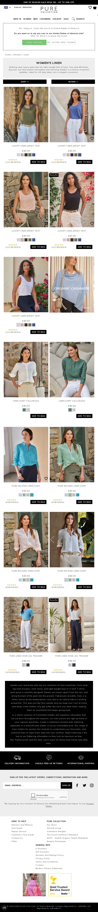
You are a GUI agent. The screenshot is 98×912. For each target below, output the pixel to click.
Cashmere (45, 19)
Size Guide (17, 828)
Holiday (57, 19)
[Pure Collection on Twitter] (84, 785)
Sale (66, 19)
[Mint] (24, 494)
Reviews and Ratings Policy (50, 855)
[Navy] (27, 664)
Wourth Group (54, 828)
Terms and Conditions (47, 862)
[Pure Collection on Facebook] (77, 785)
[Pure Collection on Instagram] (92, 785)
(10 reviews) (13, 672)
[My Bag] (95, 8)
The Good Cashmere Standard (62, 835)
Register (27, 7)
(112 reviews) (13, 162)
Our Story (52, 825)
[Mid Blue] (33, 154)
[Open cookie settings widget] (4, 908)
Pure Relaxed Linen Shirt (26, 486)
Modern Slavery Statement (49, 868)
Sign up (66, 785)
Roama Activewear (56, 841)
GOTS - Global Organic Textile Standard (67, 838)
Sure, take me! (34, 42)
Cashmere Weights (56, 831)
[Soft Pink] (22, 154)
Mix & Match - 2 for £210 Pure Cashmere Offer (49, 2)
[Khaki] (29, 154)
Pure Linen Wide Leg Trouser (26, 656)
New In (17, 19)
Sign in (17, 7)
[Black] (26, 154)
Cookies (40, 865)
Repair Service (19, 831)
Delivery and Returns (22, 825)
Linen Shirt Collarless (26, 401)
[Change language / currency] (7, 8)
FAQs (14, 841)
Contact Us (17, 838)
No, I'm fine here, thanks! (61, 42)
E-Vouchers (41, 848)
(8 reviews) (12, 502)
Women (27, 19)
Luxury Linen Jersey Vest (26, 146)
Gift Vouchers (42, 852)
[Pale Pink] (27, 494)
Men (35, 19)
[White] (18, 154)
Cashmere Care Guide (23, 835)
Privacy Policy (43, 858)
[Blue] (31, 494)
